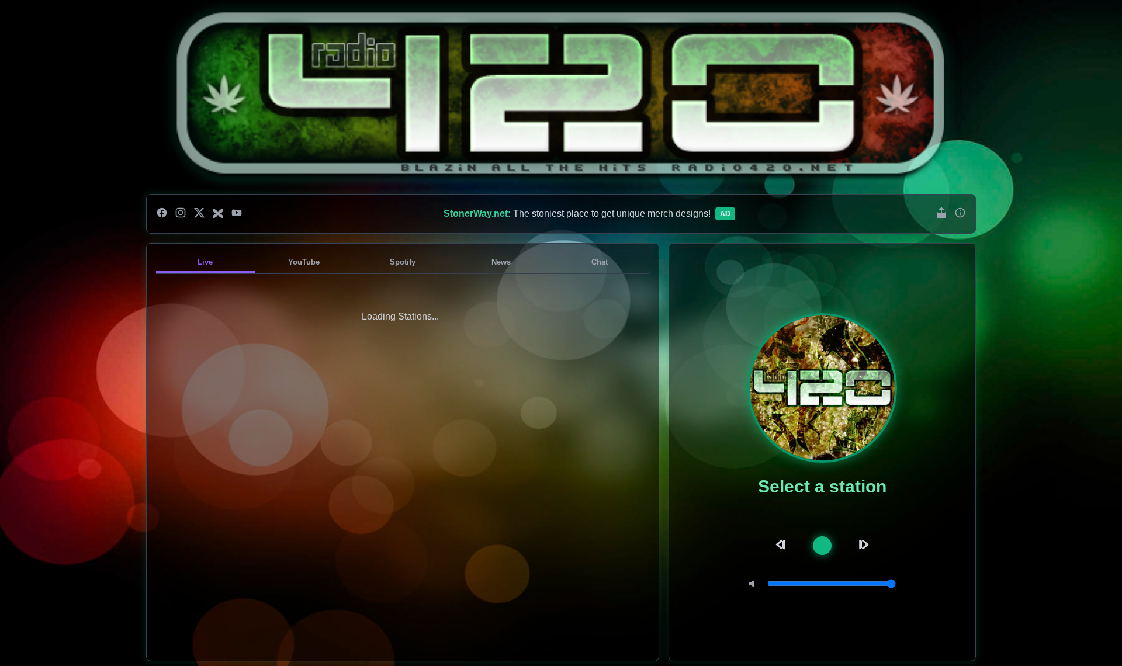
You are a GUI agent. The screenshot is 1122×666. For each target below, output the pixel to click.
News (501, 262)
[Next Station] (862, 545)
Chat (599, 262)
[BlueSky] (218, 214)
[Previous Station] (782, 545)
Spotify (402, 262)
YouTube (304, 262)
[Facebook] (162, 214)
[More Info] (960, 213)
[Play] (822, 545)
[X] (199, 214)
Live (205, 262)
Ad (725, 214)
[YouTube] (237, 214)
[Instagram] (180, 214)
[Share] (941, 213)
